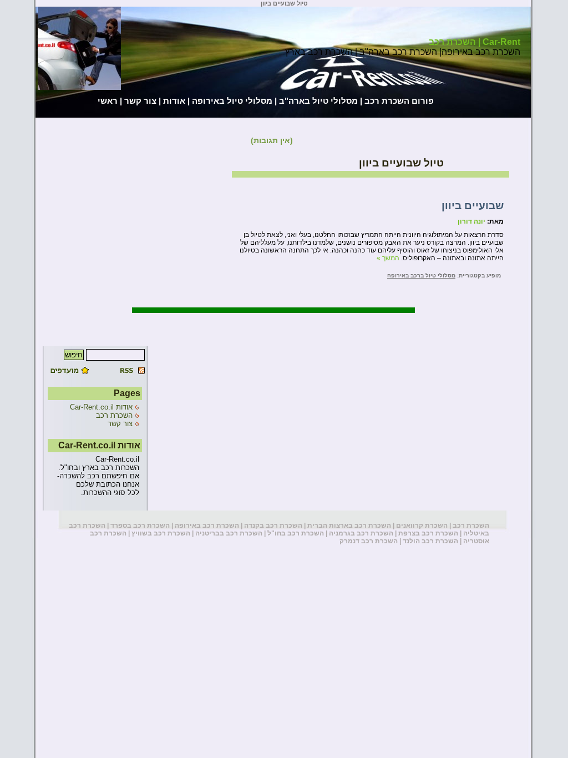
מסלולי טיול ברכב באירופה (421, 275)
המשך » (388, 258)
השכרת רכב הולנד (430, 541)
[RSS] (120, 371)
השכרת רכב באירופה (207, 525)
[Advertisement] (45, 167)
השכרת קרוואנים (422, 525)
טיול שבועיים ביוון (401, 163)
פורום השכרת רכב (399, 100)
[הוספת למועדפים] (71, 371)
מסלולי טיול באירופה (232, 100)
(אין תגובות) (272, 140)
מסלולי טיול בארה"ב (318, 100)
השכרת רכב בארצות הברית (349, 525)
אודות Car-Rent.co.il (101, 407)
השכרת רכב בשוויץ (160, 533)
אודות (174, 100)
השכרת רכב (114, 415)
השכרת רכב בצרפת (428, 533)
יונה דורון (471, 221)
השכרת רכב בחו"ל (295, 533)
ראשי (108, 100)
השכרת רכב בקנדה (273, 525)
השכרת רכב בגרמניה (361, 533)
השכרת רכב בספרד (140, 525)
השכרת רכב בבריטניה (228, 533)
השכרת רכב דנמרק (368, 541)
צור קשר (140, 100)
